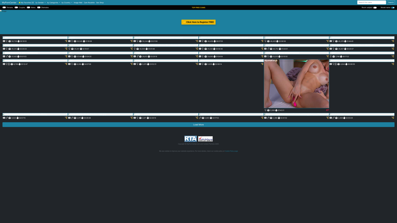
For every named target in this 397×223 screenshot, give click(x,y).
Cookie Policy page (231, 151)
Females (10, 7)
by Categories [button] (53, 3)
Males (33, 7)
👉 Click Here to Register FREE (198, 22)
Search (391, 2)
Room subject (367, 7)
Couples (22, 7)
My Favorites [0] (27, 3)
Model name (385, 7)
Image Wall (78, 3)
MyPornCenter (9, 2)
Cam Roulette (89, 3)
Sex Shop (100, 3)
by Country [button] (66, 3)
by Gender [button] (40, 3)
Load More (198, 124)
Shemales (45, 7)
